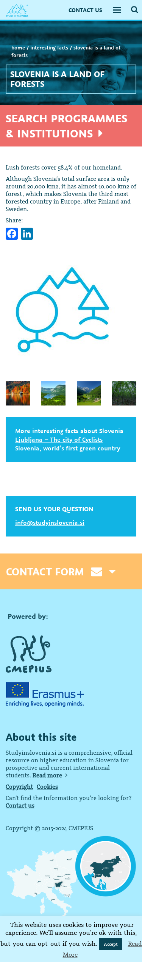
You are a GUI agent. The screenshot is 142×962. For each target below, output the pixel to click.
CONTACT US (85, 10)
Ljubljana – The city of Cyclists (59, 439)
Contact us (20, 805)
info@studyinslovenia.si (49, 522)
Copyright (19, 786)
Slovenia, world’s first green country (67, 448)
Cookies (47, 786)
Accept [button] (111, 944)
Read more (48, 775)
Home (18, 47)
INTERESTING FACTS (49, 47)
